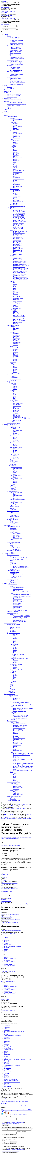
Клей (11, 679)
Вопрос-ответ (10, 88)
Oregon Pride (16, 698)
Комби (15, 732)
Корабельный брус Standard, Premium (23, 708)
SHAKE (15, 350)
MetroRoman (16, 335)
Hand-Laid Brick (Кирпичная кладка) (23, 753)
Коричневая (16, 190)
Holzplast (12, 565)
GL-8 (14, 384)
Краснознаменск (8, 1049)
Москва (6, 1056)
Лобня (5, 1052)
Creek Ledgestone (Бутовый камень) (22, 762)
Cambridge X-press (18, 296)
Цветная (15, 203)
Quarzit (15, 166)
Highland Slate (17, 313)
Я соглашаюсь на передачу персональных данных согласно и (16, 1122)
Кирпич (15, 742)
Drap (14, 187)
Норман (15, 152)
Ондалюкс (13, 376)
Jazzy (14, 285)
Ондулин (12, 41)
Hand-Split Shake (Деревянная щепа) (23, 766)
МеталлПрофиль (17, 430)
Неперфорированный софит (20, 567)
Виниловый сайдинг (15, 78)
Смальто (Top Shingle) (19, 211)
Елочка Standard (17, 709)
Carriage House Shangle (19, 316)
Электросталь (7, 1084)
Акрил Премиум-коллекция (20, 715)
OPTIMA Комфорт (18, 589)
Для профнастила (15, 454)
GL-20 (15, 387)
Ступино (6, 1073)
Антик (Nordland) (18, 224)
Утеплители (13, 75)
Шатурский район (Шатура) (11, 1080)
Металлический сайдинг (16, 81)
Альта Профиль (14, 722)
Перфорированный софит (20, 566)
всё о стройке (24, 1105)
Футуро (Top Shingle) (19, 213)
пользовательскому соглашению (10, 1123)
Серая (14, 193)
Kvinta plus (16, 129)
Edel (14, 780)
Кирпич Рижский (18, 730)
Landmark (15, 312)
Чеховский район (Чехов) (10, 1079)
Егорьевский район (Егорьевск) (12, 1035)
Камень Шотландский (19, 728)
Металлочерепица (15, 37)
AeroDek (12, 326)
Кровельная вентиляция (16, 72)
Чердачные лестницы (16, 70)
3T (14, 291)
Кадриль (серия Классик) (20, 264)
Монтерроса (16, 136)
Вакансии (9, 87)
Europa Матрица (17, 243)
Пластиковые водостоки (16, 57)
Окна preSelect (17, 603)
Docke (11, 546)
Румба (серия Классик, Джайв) (21, 265)
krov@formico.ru (5, 7)
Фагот (15, 749)
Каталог (6, 34)
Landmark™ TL (17, 319)
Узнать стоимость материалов (10, 1152)
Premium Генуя (17, 247)
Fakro (11, 593)
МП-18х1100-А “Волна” (19, 417)
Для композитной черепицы (17, 443)
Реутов (6, 1066)
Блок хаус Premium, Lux (19, 711)
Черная (15, 199)
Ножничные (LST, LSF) (19, 621)
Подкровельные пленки (16, 74)
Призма (15, 159)
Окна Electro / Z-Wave (19, 601)
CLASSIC (16, 356)
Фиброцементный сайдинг (17, 82)
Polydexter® (16, 184)
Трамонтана (16, 138)
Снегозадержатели (15, 47)
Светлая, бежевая (18, 201)
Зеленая (15, 194)
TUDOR (15, 347)
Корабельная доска (18, 787)
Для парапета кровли (16, 475)
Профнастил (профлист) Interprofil (10, 914)
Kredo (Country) (17, 126)
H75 (14, 399)
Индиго (12, 814)
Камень (15, 740)
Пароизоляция (14, 644)
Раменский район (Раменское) (12, 1065)
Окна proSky (16, 604)
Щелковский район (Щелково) (12, 1082)
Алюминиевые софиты (16, 64)
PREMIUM (16, 590)
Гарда (14, 121)
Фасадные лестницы (15, 53)
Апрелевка (7, 1025)
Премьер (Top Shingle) (19, 214)
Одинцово (6, 1062)
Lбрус (15, 791)
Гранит (15, 748)
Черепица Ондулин (15, 379)
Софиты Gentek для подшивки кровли (11, 930)
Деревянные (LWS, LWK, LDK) (21, 616)
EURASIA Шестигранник (20, 231)
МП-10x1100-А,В (18, 403)
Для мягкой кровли (15, 435)
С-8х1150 (15, 401)
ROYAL (15, 352)
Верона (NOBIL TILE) (19, 217)
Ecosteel (15, 180)
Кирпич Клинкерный (19, 738)
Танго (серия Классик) (19, 267)
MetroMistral (16, 343)
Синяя (15, 197)
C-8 (14, 391)
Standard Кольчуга (18, 238)
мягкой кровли (20, 903)
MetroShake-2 (16, 336)
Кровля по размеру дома (16, 44)
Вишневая (16, 200)
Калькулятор (13, 204)
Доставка (6, 89)
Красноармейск (8, 1047)
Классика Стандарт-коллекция (21, 713)
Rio (14, 366)
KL (14, 282)
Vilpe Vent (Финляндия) (16, 627)
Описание (22, 837)
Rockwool (12, 692)
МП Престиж (16, 533)
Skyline (15, 302)
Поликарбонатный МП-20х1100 (22, 418)
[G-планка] (4, 877)
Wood (14, 365)
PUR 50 (15, 174)
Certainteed (13, 719)
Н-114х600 (16, 410)
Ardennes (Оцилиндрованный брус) (22, 704)
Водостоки (10, 54)
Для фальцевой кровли (16, 447)
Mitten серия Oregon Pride (23, 804)
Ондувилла (13, 380)
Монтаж (6, 92)
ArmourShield (16, 304)
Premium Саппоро (18, 251)
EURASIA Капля (17, 234)
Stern (14, 773)
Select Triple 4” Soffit (18, 559)
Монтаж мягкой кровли (13, 95)
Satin (14, 183)
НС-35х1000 (16, 416)
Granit (14, 176)
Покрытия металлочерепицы (15, 102)
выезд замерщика (6, 898)
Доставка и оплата (6, 901)
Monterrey (16, 140)
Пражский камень (18, 729)
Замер (5, 111)
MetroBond (16, 333)
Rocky (15, 286)
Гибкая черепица (14, 38)
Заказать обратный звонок (8, 11)
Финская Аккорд (17, 258)
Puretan (15, 156)
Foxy (14, 288)
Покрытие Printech (18, 576)
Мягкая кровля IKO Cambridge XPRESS (15, 808)
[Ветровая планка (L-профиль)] (9, 883)
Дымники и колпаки (15, 68)
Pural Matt (16, 155)
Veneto (15, 367)
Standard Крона (17, 240)
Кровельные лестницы (16, 51)
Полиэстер (16, 153)
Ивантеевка (7, 1041)
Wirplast (12, 626)
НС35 (14, 396)
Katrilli (15, 284)
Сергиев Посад (8, 1068)
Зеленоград (7, 1038)
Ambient (15, 292)
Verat (11, 545)
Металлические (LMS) (19, 620)
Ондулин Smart (14, 377)
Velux (11, 586)
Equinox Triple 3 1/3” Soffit (20, 557)
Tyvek (14, 637)
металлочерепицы (10, 903)
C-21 (14, 394)
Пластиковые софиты (16, 61)
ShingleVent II (13, 631)
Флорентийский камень (19, 723)
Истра (5, 1042)
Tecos (11, 560)
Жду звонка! (5, 1125)
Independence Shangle (19, 315)
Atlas (14, 162)
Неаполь (15, 733)
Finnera (15, 142)
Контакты (6, 112)
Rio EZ (15, 369)
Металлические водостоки (17, 55)
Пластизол (16, 160)
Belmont (15, 323)
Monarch (15, 305)
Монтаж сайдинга (12, 97)
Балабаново (7, 1027)
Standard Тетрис (17, 237)
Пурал (15, 147)
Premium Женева (17, 245)
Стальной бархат (17, 157)
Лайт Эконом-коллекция (19, 718)
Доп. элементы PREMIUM (20, 591)
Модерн (15, 123)
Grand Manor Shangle (18, 318)
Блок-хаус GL (17, 786)
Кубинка (6, 1051)
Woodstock (16, 793)
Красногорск (7, 1048)
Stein (14, 777)
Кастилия (6, 814)
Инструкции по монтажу (13, 105)
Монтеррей (16, 132)
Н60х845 (15, 411)
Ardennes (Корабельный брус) (21, 702)
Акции (6, 109)
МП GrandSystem (17, 538)
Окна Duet (16, 600)
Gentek (12, 580)
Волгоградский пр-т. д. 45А (8, 971)
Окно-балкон (16, 607)
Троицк (6, 1075)
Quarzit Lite (16, 173)
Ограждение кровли (15, 48)
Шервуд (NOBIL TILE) (19, 221)
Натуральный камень (19, 705)
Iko (11, 295)
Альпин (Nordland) (18, 227)
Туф (14, 735)
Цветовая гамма (14, 189)
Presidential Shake (17, 322)
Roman (15, 360)
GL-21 (15, 389)
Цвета (10, 837)
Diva (14, 370)
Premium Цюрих (17, 254)
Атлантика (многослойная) (20, 279)
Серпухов (6, 1069)
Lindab (12, 540)
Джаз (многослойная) (19, 275)
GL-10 (15, 386)
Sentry (15, 699)
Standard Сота (17, 235)
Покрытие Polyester (18, 574)
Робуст (15, 329)
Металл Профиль (14, 130)
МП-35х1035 (16, 414)
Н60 (14, 397)
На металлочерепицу (15, 427)
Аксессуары (10, 65)
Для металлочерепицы (16, 467)
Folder (15, 640)
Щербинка (6, 1083)
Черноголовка (7, 1077)
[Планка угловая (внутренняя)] (9, 888)
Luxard (12, 357)
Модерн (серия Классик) (19, 262)
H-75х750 (15, 407)
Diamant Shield (17, 308)
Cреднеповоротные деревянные (22, 594)
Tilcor (11, 346)
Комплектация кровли (13, 71)
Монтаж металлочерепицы (14, 94)
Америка (17, 815)
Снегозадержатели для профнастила (10, 919)
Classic (15, 125)
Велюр (15, 150)
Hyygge (15, 145)
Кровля (9, 36)
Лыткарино (7, 1054)
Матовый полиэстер (18, 170)
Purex (14, 169)
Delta (14, 641)
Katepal (12, 281)
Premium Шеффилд (18, 248)
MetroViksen (16, 339)
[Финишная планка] (6, 891)
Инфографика (15, 837)
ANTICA (15, 349)
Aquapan (15, 345)
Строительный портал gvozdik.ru (18, 1114)
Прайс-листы (7, 91)
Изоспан (15, 638)
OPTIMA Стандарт (18, 587)
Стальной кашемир (18, 179)
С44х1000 (16, 413)
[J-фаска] (3, 880)
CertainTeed (13, 309)
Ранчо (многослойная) (19, 272)
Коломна (6, 1044)
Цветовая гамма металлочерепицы (16, 104)
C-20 (14, 393)
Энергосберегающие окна (20, 610)
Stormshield (16, 299)
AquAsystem (13, 529)
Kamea (15, 128)
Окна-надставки (17, 606)
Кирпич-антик (17, 745)
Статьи (9, 108)
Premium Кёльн (17, 252)
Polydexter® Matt (17, 186)
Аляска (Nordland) (18, 228)
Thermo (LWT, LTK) (18, 618)
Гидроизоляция (14, 634)
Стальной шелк (17, 172)
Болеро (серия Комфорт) (19, 260)
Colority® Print (17, 182)
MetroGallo (16, 340)
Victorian (15, 306)
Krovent (12, 630)
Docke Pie (12, 230)
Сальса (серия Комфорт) (19, 261)
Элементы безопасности (13, 45)
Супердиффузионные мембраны (19, 658)
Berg (14, 774)
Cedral (11, 797)
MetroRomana (16, 342)
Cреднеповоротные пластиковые (22, 596)
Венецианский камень (19, 726)
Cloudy (15, 164)
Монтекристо (17, 135)
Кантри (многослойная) (19, 274)
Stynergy (12, 118)
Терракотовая (16, 196)
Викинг (15, 149)
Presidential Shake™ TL (19, 321)
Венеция (15, 736)
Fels (14, 779)
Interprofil (12, 421)
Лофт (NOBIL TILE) (18, 216)
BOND (15, 353)
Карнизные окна (17, 599)
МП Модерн (16, 536)
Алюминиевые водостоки (17, 58)
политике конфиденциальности (15, 1122)
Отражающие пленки (16, 664)
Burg (14, 776)
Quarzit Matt (16, 177)
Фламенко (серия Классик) (20, 268)
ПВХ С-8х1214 (17, 420)
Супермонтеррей (17, 119)
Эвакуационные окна (19, 608)
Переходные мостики (16, 50)
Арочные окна (17, 597)
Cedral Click (13, 799)
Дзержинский (7, 1032)
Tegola (12, 208)
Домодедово (7, 1034)
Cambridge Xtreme (18, 298)
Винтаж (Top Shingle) (19, 210)
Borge (14, 428)
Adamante (15, 143)
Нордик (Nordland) (18, 225)
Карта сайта (4, 1099)
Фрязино (6, 1076)
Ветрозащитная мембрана (17, 654)
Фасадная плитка (18, 743)
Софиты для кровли (12, 60)
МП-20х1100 (16, 404)
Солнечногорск (8, 1070)
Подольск (6, 1063)
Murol (11, 543)
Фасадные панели (15, 80)
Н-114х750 (16, 408)
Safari (14, 163)
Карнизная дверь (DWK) (20, 617)
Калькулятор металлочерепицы (12, 99)
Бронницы (6, 1030)
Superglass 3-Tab (17, 301)
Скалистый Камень (18, 739)
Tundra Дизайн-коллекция (20, 716)
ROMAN (15, 355)
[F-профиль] (4, 874)
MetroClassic (16, 338)
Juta (14, 635)
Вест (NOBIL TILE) (18, 220)
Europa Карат (16, 244)
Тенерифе (6, 817)
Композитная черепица (16, 40)
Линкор (12, 552)
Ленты (12, 672)
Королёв (6, 1045)
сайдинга (27, 903)
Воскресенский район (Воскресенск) (14, 1031)
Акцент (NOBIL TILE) (19, 218)
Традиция (16, 328)
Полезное (6, 101)
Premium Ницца (17, 250)
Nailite (11, 752)
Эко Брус (15, 784)
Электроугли (7, 1086)
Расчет (2, 902)
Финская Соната (17, 257)
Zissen (15, 372)
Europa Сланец (17, 241)
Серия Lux (16, 549)
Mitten (11, 556)
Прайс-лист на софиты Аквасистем (10, 845)
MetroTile (12, 332)
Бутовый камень (17, 750)
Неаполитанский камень (20, 725)
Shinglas (12, 255)
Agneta (15, 167)
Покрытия (13, 146)
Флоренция (16, 330)
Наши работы (7, 98)
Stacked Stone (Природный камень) (22, 757)
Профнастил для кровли (16, 43)
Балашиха (6, 1028)
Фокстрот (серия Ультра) (19, 271)
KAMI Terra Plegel (15, 373)
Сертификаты (10, 106)
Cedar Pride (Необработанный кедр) (22, 770)
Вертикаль (16, 789)
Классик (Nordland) (18, 223)
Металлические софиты (16, 63)
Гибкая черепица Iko (6, 917)
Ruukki (12, 139)
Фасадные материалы (13, 77)
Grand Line (13, 122)
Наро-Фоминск (8, 1058)
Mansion (15, 294)
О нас (5, 85)
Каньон (15, 746)
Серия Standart (17, 547)
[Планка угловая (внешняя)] (8, 885)
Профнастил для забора (16, 84)
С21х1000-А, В (17, 406)
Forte (14, 289)
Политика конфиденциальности (9, 1101)
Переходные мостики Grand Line (9, 922)
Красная (15, 191)
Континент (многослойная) (20, 278)
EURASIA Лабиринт (19, 233)
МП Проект (16, 535)
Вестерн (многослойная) (19, 277)
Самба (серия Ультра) (19, 269)
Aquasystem (13, 582)
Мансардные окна (15, 67)
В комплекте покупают (12, 838)
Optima (15, 433)
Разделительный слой (16, 669)
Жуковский (7, 1037)
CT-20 (15, 311)
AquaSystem (13, 573)
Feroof (11, 363)
